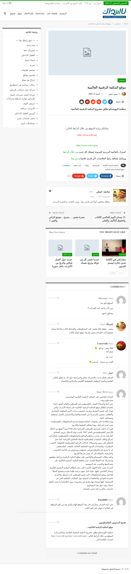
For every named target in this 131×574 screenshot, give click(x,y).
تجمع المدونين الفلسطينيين (112, 522)
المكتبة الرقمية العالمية (110, 165)
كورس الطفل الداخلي (25, 113)
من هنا (74, 158)
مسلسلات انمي (28, 123)
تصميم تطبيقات (28, 70)
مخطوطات (66, 165)
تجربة (32, 65)
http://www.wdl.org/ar (87, 145)
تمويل (19, 13)
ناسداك (109, 324)
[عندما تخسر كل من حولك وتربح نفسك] (87, 247)
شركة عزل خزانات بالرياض (22, 90)
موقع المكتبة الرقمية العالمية (114, 169)
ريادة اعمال (39, 13)
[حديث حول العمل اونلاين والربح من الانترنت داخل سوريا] (60, 247)
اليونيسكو (96, 165)
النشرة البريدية (59, 202)
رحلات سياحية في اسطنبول (22, 85)
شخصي (122, 80)
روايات (87, 165)
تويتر (77, 202)
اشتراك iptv (29, 50)
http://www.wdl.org (59, 536)
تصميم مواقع (29, 75)
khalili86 (103, 500)
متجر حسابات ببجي (26, 118)
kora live (31, 45)
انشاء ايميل (29, 60)
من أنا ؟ (88, 3)
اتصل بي (97, 3)
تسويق (12, 13)
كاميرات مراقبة (27, 108)
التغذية (71, 202)
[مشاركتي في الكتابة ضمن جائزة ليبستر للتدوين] (114, 247)
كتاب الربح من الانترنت (72, 3)
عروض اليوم (29, 103)
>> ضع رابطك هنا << (25, 40)
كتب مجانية (77, 165)
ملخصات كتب (52, 13)
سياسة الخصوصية (52, 3)
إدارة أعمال (28, 13)
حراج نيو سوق (28, 80)
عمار (110, 373)
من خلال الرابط (70, 152)
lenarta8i (102, 343)
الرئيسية (63, 13)
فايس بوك (85, 202)
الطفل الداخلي (28, 55)
